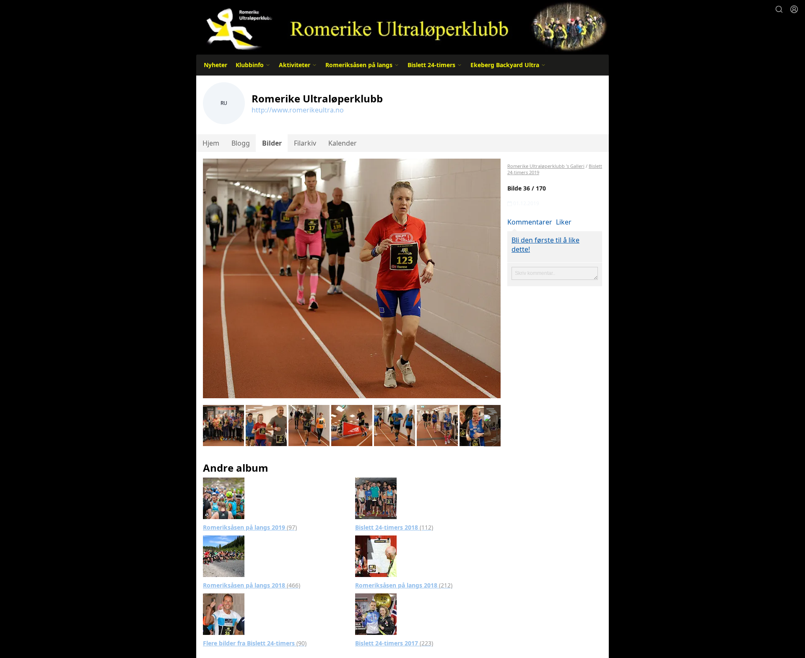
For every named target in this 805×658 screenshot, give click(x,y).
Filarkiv (305, 143)
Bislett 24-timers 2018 (394, 527)
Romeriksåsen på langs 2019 (250, 527)
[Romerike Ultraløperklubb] (402, 26)
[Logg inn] (794, 9)
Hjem (211, 143)
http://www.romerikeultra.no (298, 110)
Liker (563, 222)
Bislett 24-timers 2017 (394, 643)
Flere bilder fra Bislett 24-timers (254, 643)
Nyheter (215, 65)
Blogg (240, 143)
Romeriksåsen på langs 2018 (251, 585)
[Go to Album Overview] (223, 497)
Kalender (342, 143)
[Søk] (779, 9)
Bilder (272, 143)
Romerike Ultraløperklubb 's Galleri (545, 166)
